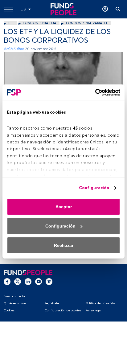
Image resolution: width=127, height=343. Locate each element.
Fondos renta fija (39, 23)
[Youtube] (38, 281)
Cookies (8, 310)
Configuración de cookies (62, 310)
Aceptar (63, 206)
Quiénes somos (14, 303)
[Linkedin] (28, 281)
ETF (11, 23)
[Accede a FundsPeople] (105, 9)
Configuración (94, 187)
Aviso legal (93, 310)
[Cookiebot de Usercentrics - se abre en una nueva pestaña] (93, 92)
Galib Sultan (14, 49)
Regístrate (51, 303)
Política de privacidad (101, 303)
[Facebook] (7, 281)
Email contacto (14, 296)
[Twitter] (17, 281)
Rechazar (63, 245)
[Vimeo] (49, 281)
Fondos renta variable (87, 23)
